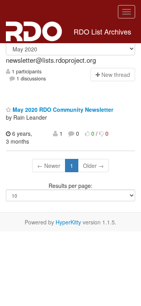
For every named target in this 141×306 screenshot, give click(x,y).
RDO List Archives (102, 31)
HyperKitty (68, 222)
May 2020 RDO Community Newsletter (62, 109)
